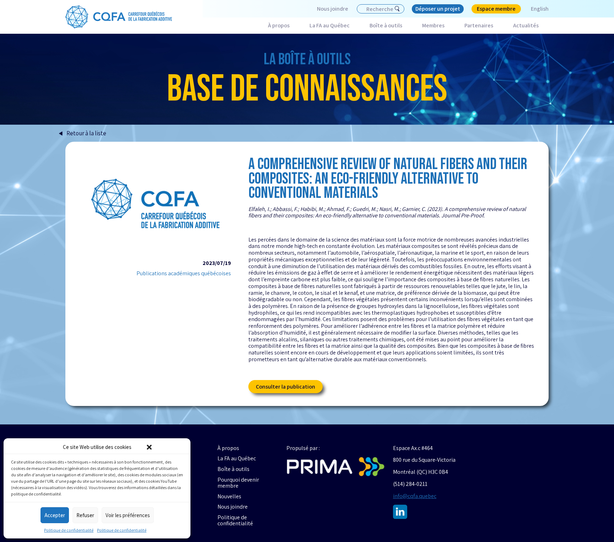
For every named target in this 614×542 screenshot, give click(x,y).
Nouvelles (229, 496)
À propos (279, 25)
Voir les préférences (128, 515)
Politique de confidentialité (68, 530)
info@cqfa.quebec (414, 496)
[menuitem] (535, 8)
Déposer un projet (437, 8)
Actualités (526, 25)
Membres (433, 25)
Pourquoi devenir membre (238, 483)
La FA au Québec (329, 25)
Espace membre (496, 8)
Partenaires (478, 25)
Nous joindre (332, 8)
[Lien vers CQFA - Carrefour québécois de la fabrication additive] (118, 17)
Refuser (85, 515)
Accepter (54, 515)
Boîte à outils (386, 25)
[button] (149, 447)
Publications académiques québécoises (183, 273)
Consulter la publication (285, 386)
